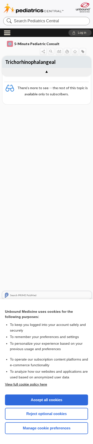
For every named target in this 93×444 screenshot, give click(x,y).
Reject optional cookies (46, 414)
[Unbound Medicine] (83, 7)
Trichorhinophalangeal (30, 62)
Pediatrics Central (33, 8)
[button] (80, 32)
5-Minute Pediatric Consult (37, 44)
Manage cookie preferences (46, 428)
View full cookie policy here (26, 384)
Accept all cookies (46, 400)
